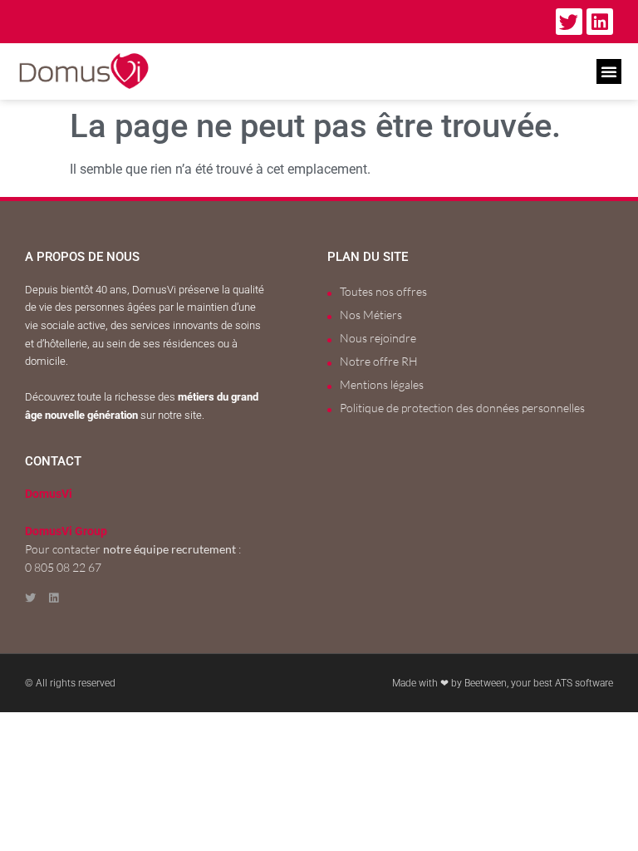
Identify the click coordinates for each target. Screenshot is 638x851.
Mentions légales (382, 384)
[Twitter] (569, 21)
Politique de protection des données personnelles (462, 408)
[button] (608, 71)
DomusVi (48, 494)
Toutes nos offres (383, 291)
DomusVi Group (66, 531)
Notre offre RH (379, 361)
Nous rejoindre (378, 338)
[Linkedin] (599, 21)
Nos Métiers (371, 314)
